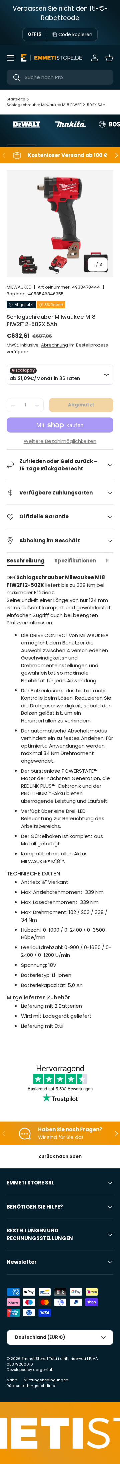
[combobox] (60, 77)
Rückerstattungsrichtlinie (31, 1385)
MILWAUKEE (19, 287)
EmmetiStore (33, 1358)
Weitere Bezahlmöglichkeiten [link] (60, 441)
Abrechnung (54, 345)
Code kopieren (75, 34)
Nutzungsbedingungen (46, 1380)
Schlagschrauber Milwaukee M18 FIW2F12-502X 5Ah (56, 104)
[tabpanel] (60, 808)
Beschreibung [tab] (25, 560)
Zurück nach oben (60, 1156)
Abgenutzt (81, 405)
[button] (109, 58)
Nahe (12, 1380)
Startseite (16, 99)
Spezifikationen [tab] (75, 560)
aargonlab (43, 1369)
